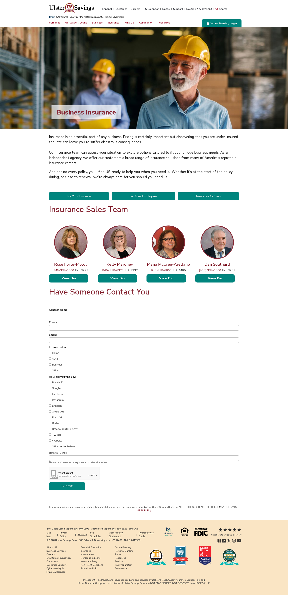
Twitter (56, 435)
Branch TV (58, 382)
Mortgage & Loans (76, 22)
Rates (166, 9)
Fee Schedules (95, 534)
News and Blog (89, 561)
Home (55, 353)
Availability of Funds (146, 534)
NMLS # (132, 540)
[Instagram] (234, 541)
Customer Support (56, 564)
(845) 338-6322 (113, 270)
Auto (55, 359)
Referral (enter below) (65, 429)
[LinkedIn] (224, 541)
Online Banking (123, 547)
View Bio (75, 278)
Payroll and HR (89, 568)
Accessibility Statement (116, 534)
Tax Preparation (123, 564)
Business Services (56, 550)
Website (57, 440)
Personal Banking (124, 550)
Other (55, 370)
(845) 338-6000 (210, 270)
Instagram (58, 400)
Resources (164, 22)
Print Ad (57, 417)
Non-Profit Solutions (92, 564)
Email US (133, 528)
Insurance (113, 22)
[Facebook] (219, 541)
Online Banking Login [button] (223, 23)
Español (107, 9)
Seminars (120, 561)
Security (82, 534)
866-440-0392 (81, 528)
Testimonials (122, 568)
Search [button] (223, 9)
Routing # (199, 9)
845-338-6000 (64, 270)
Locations (121, 9)
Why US (129, 22)
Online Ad (58, 412)
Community (145, 22)
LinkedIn (57, 406)
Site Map (48, 534)
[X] (229, 541)
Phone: (53, 322)
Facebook (57, 394)
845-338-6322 (119, 528)
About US (51, 547)
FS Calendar (151, 9)
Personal (54, 22)
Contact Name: (58, 310)
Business (97, 22)
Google (56, 388)
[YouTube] (239, 541)
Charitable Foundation (58, 558)
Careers (135, 9)
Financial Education (91, 547)
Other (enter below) (64, 446)
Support (178, 9)
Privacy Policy (63, 534)
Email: (53, 335)
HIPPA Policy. (144, 510)
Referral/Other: (58, 453)
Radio (55, 423)
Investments (87, 554)
